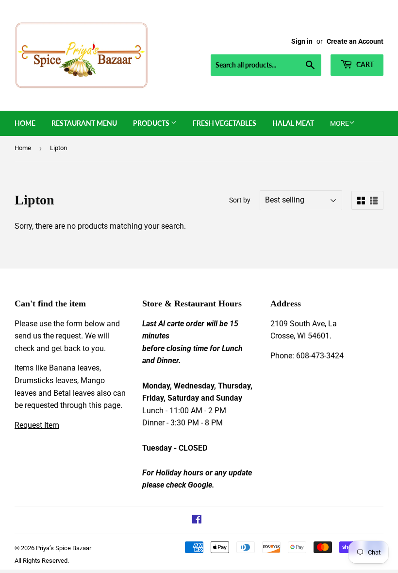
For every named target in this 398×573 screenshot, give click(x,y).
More (339, 123)
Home (25, 123)
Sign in (302, 41)
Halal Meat (293, 123)
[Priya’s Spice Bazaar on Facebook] (197, 520)
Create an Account (355, 41)
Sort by (239, 200)
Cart (364, 64)
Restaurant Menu (84, 123)
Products (152, 123)
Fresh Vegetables (224, 123)
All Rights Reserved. (42, 560)
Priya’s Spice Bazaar (63, 548)
